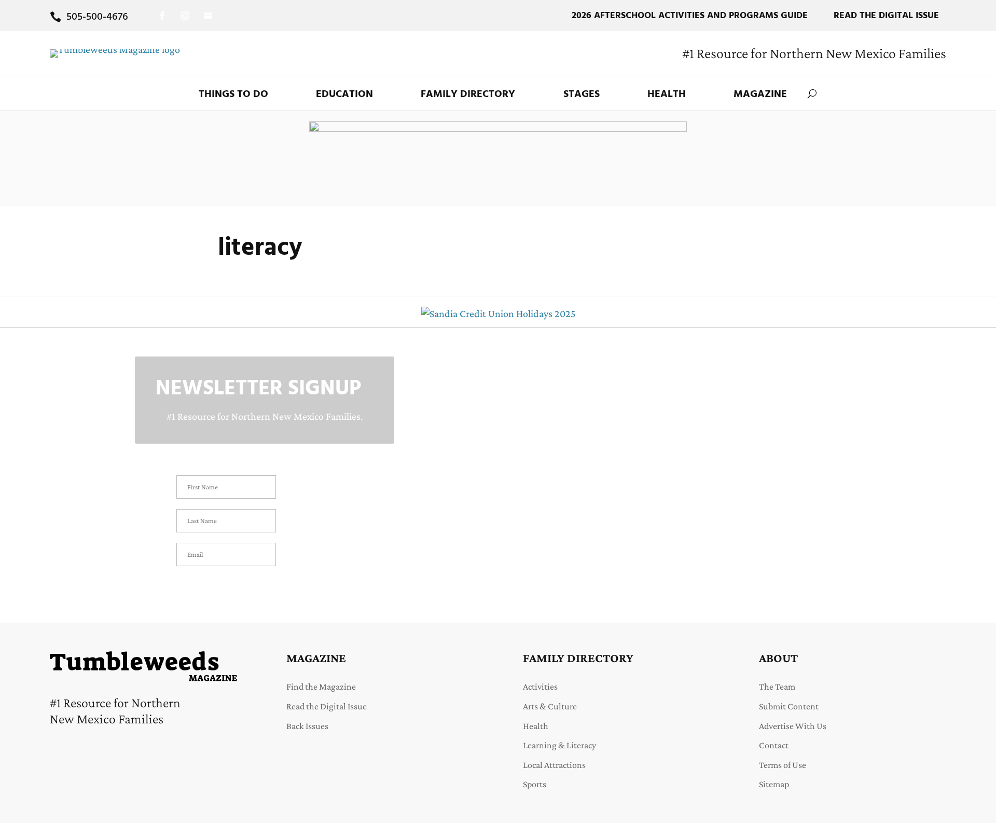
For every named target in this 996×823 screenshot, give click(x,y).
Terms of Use (782, 765)
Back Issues (307, 726)
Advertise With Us (792, 726)
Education (344, 94)
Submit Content (789, 706)
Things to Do (233, 94)
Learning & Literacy (559, 745)
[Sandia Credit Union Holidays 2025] (498, 313)
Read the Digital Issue (886, 15)
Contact (774, 745)
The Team (777, 686)
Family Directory (468, 94)
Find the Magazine (321, 686)
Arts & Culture (550, 706)
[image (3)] (498, 128)
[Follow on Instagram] (185, 15)
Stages (581, 94)
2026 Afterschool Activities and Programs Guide (690, 15)
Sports (534, 784)
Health (666, 94)
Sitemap (774, 784)
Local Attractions (554, 765)
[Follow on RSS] (208, 15)
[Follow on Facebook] (162, 15)
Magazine (760, 94)
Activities (540, 686)
